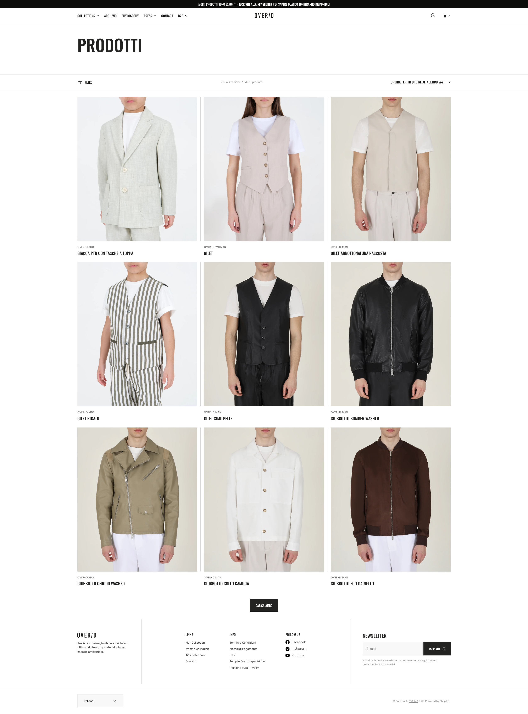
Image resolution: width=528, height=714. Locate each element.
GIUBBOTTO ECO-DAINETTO (352, 583)
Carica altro (264, 605)
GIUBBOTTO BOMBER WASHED (355, 418)
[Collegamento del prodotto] (137, 176)
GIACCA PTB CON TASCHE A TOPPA (105, 253)
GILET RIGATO (88, 418)
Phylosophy (130, 15)
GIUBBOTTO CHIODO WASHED (101, 583)
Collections (86, 15)
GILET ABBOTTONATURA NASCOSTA (358, 253)
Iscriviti (434, 649)
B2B (180, 15)
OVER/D (413, 701)
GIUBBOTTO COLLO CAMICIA (226, 583)
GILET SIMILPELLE (218, 418)
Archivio (110, 15)
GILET (208, 253)
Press (148, 15)
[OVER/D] (264, 16)
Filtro (88, 82)
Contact (167, 15)
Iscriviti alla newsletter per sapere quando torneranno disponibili (284, 4)
